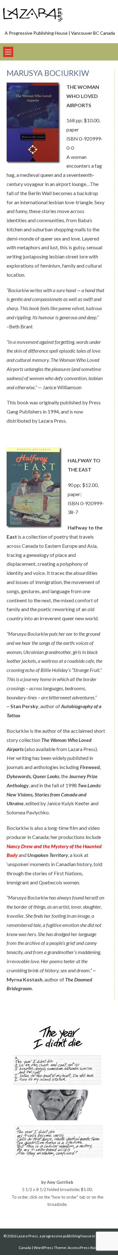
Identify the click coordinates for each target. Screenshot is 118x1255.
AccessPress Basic (83, 1247)
